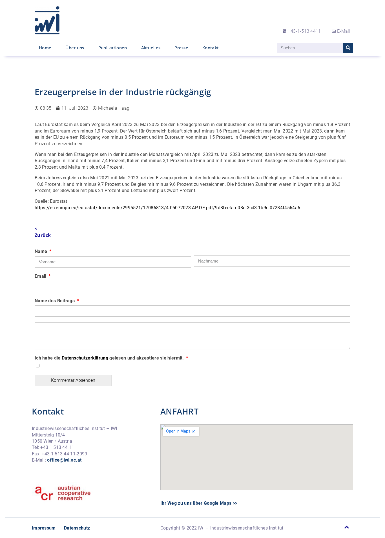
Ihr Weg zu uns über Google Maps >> (198, 503)
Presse (181, 47)
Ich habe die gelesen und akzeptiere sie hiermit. (110, 358)
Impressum (44, 528)
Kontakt (210, 47)
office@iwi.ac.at (64, 460)
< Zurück (43, 232)
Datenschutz (77, 528)
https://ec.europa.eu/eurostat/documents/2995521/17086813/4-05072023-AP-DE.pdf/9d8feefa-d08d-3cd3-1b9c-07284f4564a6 (167, 207)
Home (45, 47)
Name (41, 251)
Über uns (74, 47)
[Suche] (348, 48)
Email (41, 276)
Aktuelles (151, 47)
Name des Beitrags (55, 300)
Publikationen (112, 47)
